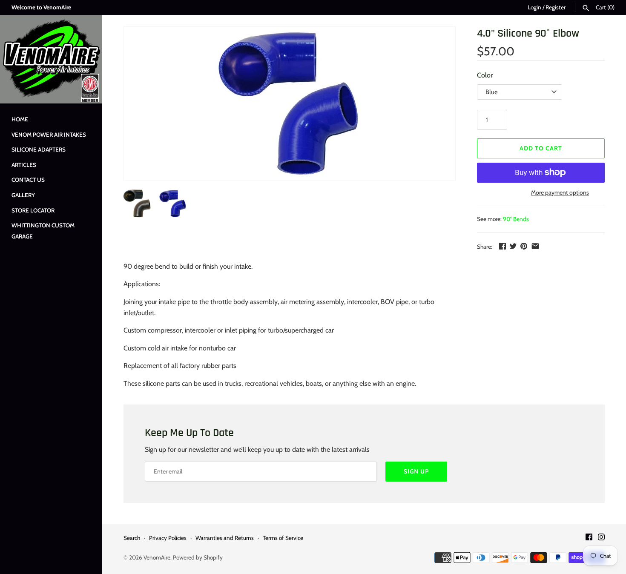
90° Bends (516, 218)
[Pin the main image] (523, 246)
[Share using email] (535, 246)
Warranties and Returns (224, 537)
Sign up (416, 471)
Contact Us (28, 179)
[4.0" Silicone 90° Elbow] (289, 103)
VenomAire (157, 557)
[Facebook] (589, 538)
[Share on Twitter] (513, 246)
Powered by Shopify (198, 557)
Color (485, 75)
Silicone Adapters (38, 149)
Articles (23, 164)
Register (556, 7)
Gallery (23, 195)
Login (534, 7)
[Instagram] (601, 538)
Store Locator (33, 210)
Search (131, 537)
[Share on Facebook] (502, 246)
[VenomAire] (51, 59)
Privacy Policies (168, 537)
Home (19, 119)
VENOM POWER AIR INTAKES (48, 134)
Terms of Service (283, 537)
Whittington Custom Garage (43, 231)
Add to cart (541, 148)
